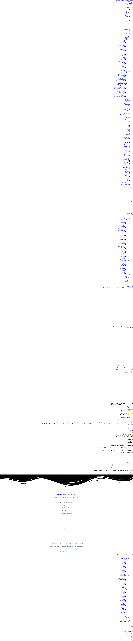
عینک (126, 11)
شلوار (123, 51)
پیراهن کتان (127, 105)
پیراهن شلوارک (126, 104)
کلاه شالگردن (127, 173)
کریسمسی (127, 171)
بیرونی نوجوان (121, 74)
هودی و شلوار (121, 68)
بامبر (129, 18)
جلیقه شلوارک (127, 120)
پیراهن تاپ (127, 100)
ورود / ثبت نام (127, 622)
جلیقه (129, 118)
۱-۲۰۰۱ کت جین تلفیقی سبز (126, 365)
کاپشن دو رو (127, 161)
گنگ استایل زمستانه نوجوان (118, 93)
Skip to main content (128, 0)
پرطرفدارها (127, 37)
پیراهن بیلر (127, 99)
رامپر (129, 131)
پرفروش (123, 253)
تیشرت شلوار (127, 113)
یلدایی (129, 185)
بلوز (129, 20)
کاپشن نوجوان (121, 92)
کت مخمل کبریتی (126, 167)
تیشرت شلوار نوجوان (125, 116)
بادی (124, 41)
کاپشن (128, 160)
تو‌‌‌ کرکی (128, 110)
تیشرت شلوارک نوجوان (119, 76)
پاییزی (128, 36)
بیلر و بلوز (128, 32)
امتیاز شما (130, 452)
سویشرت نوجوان (121, 91)
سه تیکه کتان (127, 142)
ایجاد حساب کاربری (128, 633)
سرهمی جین (127, 138)
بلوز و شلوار (122, 59)
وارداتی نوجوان (121, 81)
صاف (129, 418)
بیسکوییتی (128, 26)
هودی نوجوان (122, 95)
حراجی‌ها (123, 46)
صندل (129, 156)
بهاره (129, 22)
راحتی (123, 47)
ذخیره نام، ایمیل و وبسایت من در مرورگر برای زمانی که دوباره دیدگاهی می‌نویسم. (112, 470)
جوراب (128, 122)
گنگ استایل (122, 259)
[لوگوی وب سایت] (124, 198)
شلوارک (123, 53)
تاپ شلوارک (127, 108)
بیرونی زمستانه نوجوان (119, 87)
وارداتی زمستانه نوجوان (119, 96)
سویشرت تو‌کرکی (126, 143)
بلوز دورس (127, 21)
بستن (132, 626)
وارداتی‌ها (122, 55)
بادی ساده (128, 16)
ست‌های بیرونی (121, 49)
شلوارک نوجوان (126, 155)
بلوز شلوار (122, 261)
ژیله (129, 133)
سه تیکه (128, 139)
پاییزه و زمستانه (123, 57)
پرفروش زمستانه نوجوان (119, 88)
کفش (126, 12)
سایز (132, 417)
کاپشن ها (123, 66)
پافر (129, 34)
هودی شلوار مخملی (125, 182)
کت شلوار (128, 164)
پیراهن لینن (127, 106)
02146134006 (59, 494)
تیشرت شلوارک (121, 45)
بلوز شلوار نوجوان (121, 84)
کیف (129, 176)
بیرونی (128, 25)
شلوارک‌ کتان (127, 154)
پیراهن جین (127, 101)
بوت (129, 24)
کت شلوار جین (127, 165)
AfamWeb (62, 551)
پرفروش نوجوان (121, 75)
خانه (132, 287)
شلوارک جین (127, 152)
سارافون (128, 135)
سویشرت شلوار (126, 144)
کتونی (129, 168)
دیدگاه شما (130, 462)
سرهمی (123, 50)
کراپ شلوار (127, 169)
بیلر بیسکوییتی (127, 29)
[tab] (128, 426)
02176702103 (65, 494)
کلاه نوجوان (127, 175)
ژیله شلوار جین (126, 134)
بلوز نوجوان (122, 85)
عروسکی (128, 158)
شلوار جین (127, 147)
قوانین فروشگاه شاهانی (65, 507)
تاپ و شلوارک (127, 109)
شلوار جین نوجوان (126, 148)
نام (132, 465)
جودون (128, 121)
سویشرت (122, 63)
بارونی (128, 17)
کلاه (126, 13)
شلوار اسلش (127, 146)
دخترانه (128, 126)
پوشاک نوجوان (127, 71)
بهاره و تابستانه (124, 39)
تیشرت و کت (127, 117)
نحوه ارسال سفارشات (65, 510)
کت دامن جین (127, 163)
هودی (129, 181)
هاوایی (128, 180)
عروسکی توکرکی (126, 159)
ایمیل (131, 467)
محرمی (128, 177)
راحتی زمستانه (121, 266)
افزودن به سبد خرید (128, 421)
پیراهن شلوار (127, 102)
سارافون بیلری (126, 137)
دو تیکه (128, 129)
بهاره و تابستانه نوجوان (122, 72)
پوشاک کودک (127, 38)
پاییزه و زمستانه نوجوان (122, 83)
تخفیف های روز (129, 286)
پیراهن (128, 97)
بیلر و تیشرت (127, 33)
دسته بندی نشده (126, 127)
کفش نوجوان (127, 172)
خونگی (128, 125)
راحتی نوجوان (121, 79)
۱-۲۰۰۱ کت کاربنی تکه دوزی (126, 326)
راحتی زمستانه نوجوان (119, 89)
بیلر (129, 28)
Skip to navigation (120, 0)
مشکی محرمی (126, 179)
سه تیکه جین (127, 141)
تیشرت (123, 43)
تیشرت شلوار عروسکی (124, 114)
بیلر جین (128, 30)
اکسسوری (127, 9)
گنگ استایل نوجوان (120, 80)
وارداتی (123, 273)
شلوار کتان (127, 150)
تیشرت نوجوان (121, 78)
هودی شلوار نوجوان (125, 184)
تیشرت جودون (127, 112)
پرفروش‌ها (122, 42)
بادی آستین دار (127, 15)
